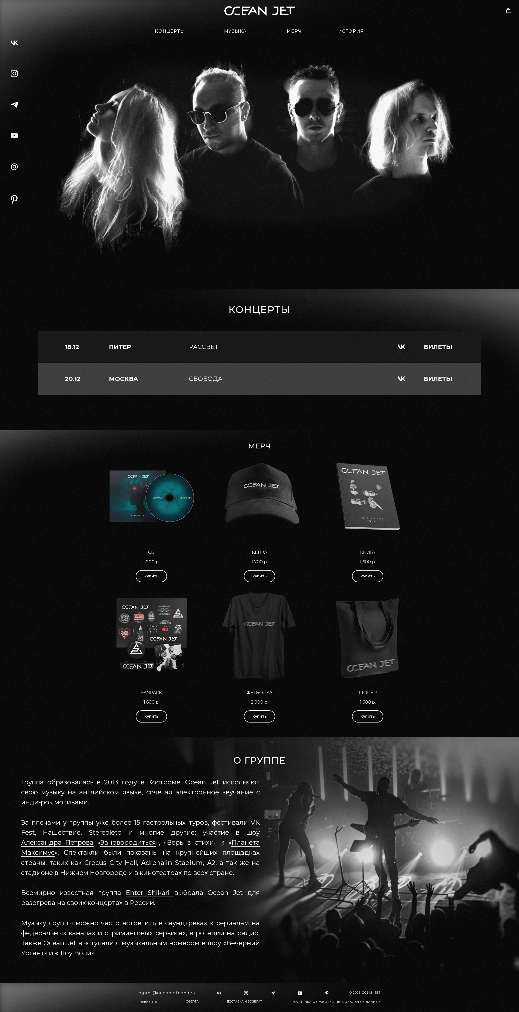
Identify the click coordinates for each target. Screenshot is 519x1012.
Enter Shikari (150, 893)
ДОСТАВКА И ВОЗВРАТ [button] (244, 1001)
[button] (508, 10)
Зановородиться (128, 842)
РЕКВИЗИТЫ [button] (148, 1002)
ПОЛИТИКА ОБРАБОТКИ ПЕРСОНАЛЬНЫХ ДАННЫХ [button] (336, 1002)
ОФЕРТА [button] (192, 1001)
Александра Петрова (57, 842)
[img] (14, 199)
